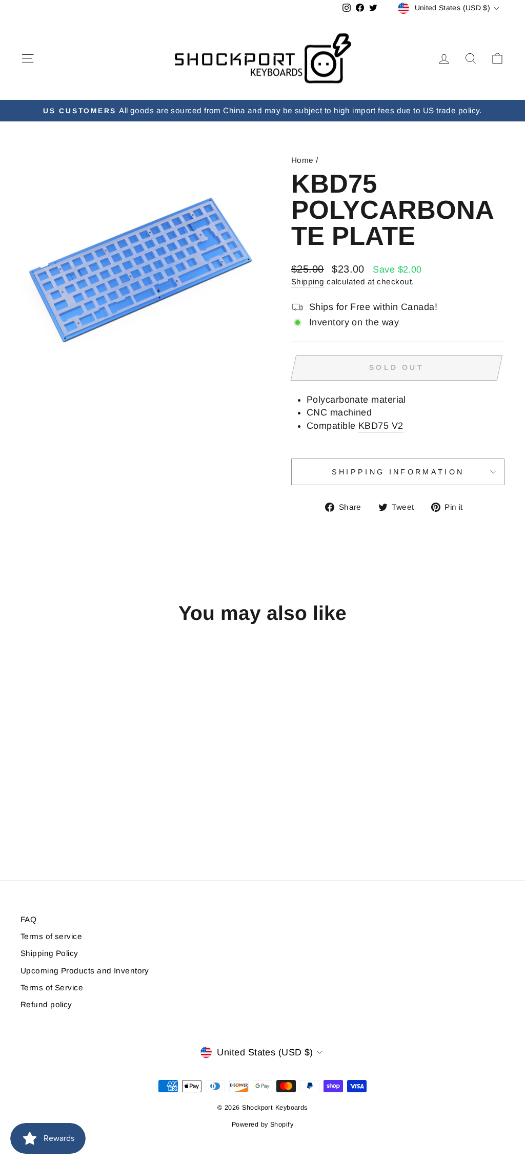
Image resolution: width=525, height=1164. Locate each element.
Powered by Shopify (262, 1124)
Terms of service (51, 936)
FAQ (28, 919)
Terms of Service (52, 987)
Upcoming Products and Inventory (85, 970)
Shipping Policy (49, 953)
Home (302, 160)
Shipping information (398, 472)
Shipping (308, 281)
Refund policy (46, 1004)
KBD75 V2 (380, 426)
